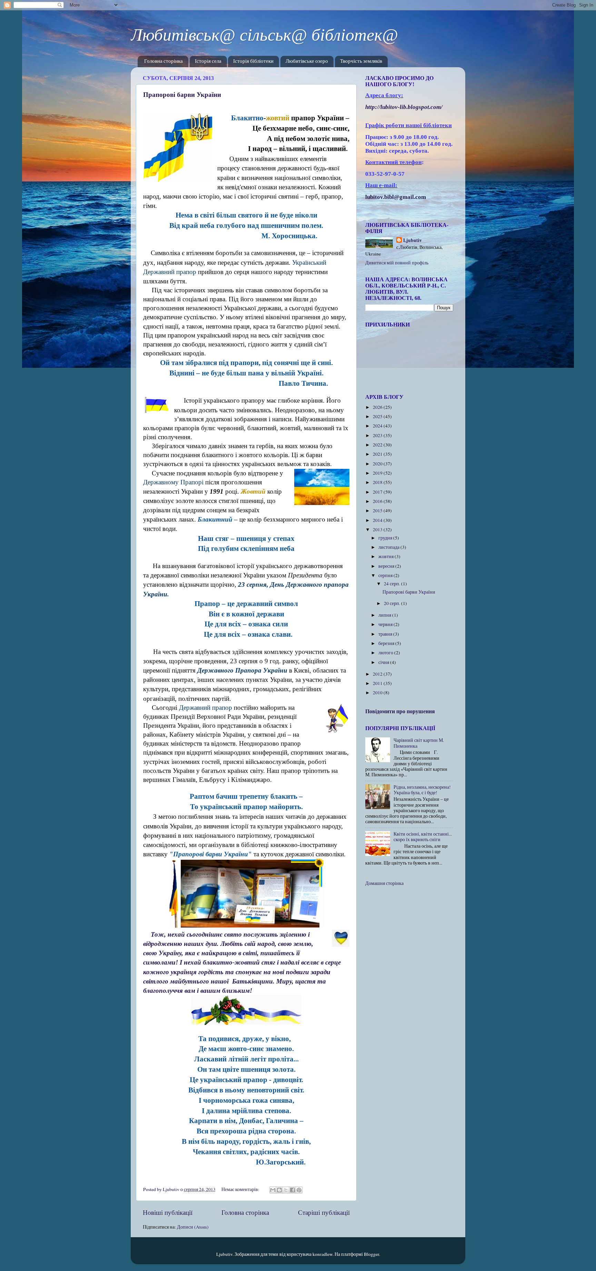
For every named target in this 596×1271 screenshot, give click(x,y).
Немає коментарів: (240, 1189)
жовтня (386, 556)
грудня (385, 538)
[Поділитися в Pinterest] (299, 1190)
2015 (378, 510)
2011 (378, 683)
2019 (378, 473)
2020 (378, 464)
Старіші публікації (324, 1212)
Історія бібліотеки (253, 61)
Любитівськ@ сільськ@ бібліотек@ (264, 34)
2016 (378, 501)
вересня (386, 566)
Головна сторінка (163, 61)
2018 (378, 482)
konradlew (322, 1254)
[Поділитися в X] (285, 1190)
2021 (378, 454)
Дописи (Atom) (193, 1227)
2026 (378, 407)
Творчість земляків (361, 61)
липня (385, 615)
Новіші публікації (167, 1212)
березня (386, 643)
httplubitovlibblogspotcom (404, 107)
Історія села (208, 61)
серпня (386, 575)
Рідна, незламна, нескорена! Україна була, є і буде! (422, 790)
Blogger (371, 1254)
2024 (378, 426)
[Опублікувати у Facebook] (292, 1190)
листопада (389, 547)
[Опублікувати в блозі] (279, 1190)
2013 (378, 529)
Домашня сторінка (384, 883)
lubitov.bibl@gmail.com (395, 197)
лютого (386, 652)
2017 (378, 492)
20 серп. (392, 603)
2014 (378, 520)
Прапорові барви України (182, 94)
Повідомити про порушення (400, 711)
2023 (378, 435)
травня (385, 634)
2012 (378, 674)
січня (384, 662)
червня (386, 624)
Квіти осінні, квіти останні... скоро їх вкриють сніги (423, 837)
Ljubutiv (412, 240)
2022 (378, 445)
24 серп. (392, 584)
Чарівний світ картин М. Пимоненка (419, 743)
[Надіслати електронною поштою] (272, 1190)
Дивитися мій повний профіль (396, 263)
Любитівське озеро (307, 61)
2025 (378, 416)
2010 (378, 692)
